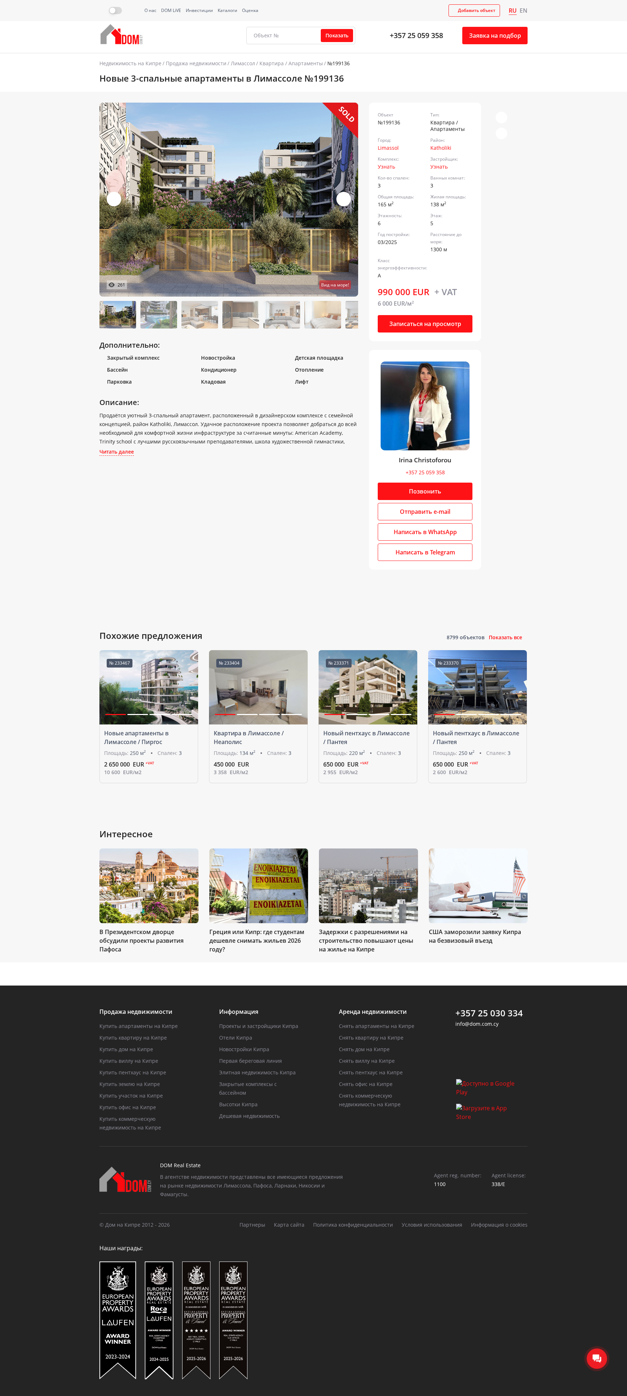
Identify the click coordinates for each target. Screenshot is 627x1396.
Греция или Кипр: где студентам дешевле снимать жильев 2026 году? (256, 940)
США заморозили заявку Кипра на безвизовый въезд (475, 936)
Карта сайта (289, 1224)
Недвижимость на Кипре (130, 63)
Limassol (388, 147)
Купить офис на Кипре (127, 1107)
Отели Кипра (235, 1037)
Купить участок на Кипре (131, 1095)
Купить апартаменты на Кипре (138, 1026)
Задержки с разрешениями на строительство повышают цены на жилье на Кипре (366, 940)
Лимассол (243, 63)
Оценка (250, 10)
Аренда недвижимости (373, 1012)
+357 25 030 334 (489, 1013)
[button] (343, 199)
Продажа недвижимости (196, 63)
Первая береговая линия (250, 1060)
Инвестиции (199, 10)
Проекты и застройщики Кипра (258, 1026)
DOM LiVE (171, 10)
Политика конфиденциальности (353, 1224)
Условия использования (432, 1224)
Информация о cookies (499, 1224)
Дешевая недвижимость (249, 1115)
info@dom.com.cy (477, 1023)
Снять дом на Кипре (364, 1049)
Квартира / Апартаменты (291, 63)
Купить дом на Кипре (126, 1049)
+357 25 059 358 (416, 35)
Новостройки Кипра (244, 1049)
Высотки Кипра (238, 1104)
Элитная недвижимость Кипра (257, 1072)
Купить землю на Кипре (129, 1084)
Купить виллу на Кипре (128, 1060)
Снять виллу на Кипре (367, 1060)
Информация (238, 1012)
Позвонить (425, 491)
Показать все (505, 637)
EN (524, 11)
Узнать (386, 166)
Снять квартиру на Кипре (371, 1037)
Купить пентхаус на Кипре (132, 1072)
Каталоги (227, 10)
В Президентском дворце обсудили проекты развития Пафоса (141, 940)
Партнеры (252, 1224)
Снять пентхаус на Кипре (371, 1072)
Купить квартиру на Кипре (133, 1037)
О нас (150, 10)
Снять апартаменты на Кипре (376, 1026)
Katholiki (440, 147)
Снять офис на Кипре (366, 1084)
